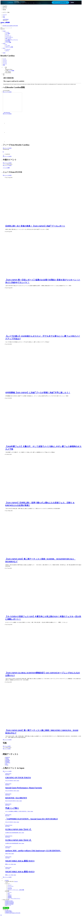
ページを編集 (11, 70)
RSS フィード (8, 905)
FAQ (9, 893)
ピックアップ (8, 35)
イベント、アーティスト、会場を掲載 (16, 889)
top (1, 914)
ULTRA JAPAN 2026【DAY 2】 (18, 840)
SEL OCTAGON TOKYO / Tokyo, (13, 800)
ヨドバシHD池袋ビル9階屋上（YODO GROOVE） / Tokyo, (19, 811)
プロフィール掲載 (9, 46)
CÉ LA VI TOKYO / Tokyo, (12, 780)
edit (7, 19)
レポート (7, 50)
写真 (4, 17)
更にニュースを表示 (7, 175)
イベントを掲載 (6, 167)
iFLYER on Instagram (9, 902)
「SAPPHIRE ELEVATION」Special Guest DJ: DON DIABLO (31, 819)
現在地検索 (7, 41)
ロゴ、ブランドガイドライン (14, 898)
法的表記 (10, 895)
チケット (7, 34)
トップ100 (7, 45)
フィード (5, 62)
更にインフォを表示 (7, 91)
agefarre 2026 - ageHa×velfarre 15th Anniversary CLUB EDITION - (33, 850)
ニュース (5, 63)
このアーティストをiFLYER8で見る (60, 2)
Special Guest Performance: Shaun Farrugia (23, 788)
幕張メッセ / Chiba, (10, 864)
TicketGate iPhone (8, 911)
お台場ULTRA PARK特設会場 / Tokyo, (14, 832)
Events (4, 31)
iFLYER (7, 880)
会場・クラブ (8, 38)
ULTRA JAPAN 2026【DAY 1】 (18, 829)
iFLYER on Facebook (9, 901)
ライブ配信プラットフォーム (11, 39)
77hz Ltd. (16, 881)
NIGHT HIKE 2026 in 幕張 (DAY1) (20, 861)
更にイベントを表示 (7, 162)
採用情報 (10, 897)
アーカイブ (7, 49)
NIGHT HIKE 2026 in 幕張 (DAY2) (20, 872)
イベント (5, 14)
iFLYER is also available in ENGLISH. (10, 25)
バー (4, 15)
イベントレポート (9, 37)
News (4, 48)
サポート (10, 894)
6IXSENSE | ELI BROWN (16, 798)
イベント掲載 (8, 42)
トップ (4, 58)
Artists (4, 43)
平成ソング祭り (12, 808)
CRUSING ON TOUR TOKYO (18, 777)
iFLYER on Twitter (9, 900)
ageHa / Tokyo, (9, 853)
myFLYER (5, 19)
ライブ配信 (7, 33)
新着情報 (72, 2)
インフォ (5, 59)
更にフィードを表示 (7, 148)
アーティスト (10, 886)
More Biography (7, 112)
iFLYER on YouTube (9, 904)
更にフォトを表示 (7, 746)
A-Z (6, 44)
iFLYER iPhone (8, 910)
